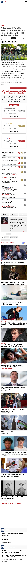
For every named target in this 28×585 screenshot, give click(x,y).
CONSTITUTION (13, 237)
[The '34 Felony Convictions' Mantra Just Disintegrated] (14, 378)
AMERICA (6, 237)
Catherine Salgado (5, 38)
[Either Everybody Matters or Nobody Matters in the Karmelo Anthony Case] (14, 443)
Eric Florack (4, 390)
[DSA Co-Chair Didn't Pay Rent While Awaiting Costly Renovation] (14, 465)
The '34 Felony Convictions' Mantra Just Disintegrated (13, 388)
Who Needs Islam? (7, 432)
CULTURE (9, 233)
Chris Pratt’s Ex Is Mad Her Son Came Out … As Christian (13, 410)
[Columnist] (5, 220)
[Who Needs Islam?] (14, 423)
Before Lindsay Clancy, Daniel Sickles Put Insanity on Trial (14, 497)
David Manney (4, 455)
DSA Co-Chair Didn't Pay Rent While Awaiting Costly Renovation (13, 475)
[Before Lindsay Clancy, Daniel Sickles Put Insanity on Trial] (14, 488)
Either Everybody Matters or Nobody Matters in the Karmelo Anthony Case (14, 453)
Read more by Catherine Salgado (18, 231)
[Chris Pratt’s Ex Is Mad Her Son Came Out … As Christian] (14, 400)
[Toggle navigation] (26, 1)
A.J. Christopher (4, 433)
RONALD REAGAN (6, 240)
